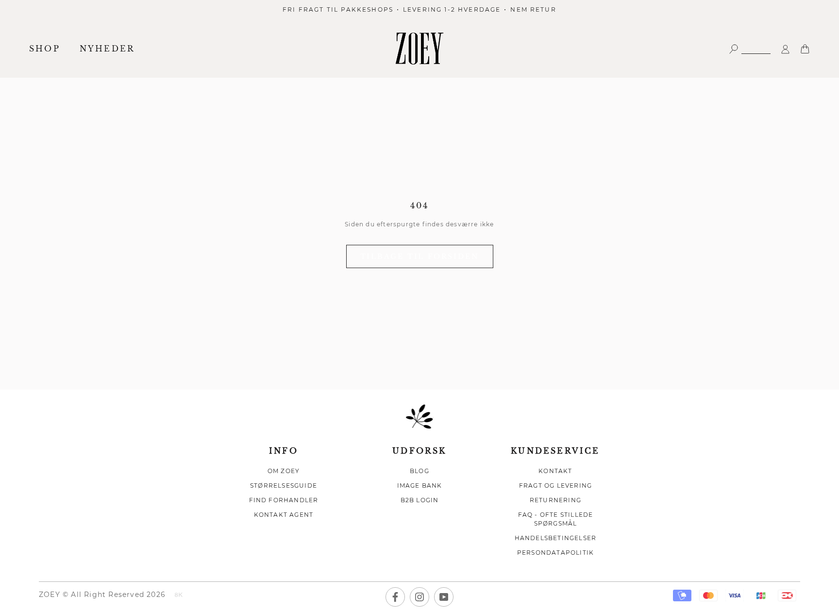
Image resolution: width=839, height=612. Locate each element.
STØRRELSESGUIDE (283, 485)
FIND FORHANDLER (284, 500)
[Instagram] (419, 597)
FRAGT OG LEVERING (555, 485)
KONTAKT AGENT (284, 514)
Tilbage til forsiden (419, 256)
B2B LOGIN (420, 500)
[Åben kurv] (805, 48)
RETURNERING (555, 500)
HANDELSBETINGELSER (556, 538)
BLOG (419, 471)
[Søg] (750, 48)
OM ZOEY (284, 471)
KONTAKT (555, 471)
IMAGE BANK (419, 485)
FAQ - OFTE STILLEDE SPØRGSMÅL (555, 519)
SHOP (44, 48)
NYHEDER (107, 48)
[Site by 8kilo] (179, 595)
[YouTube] (443, 597)
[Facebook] (395, 597)
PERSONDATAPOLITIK (555, 552)
